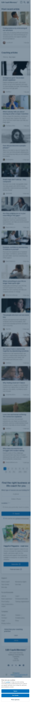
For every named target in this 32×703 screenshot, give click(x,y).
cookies (8, 682)
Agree (15, 691)
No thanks (15, 695)
